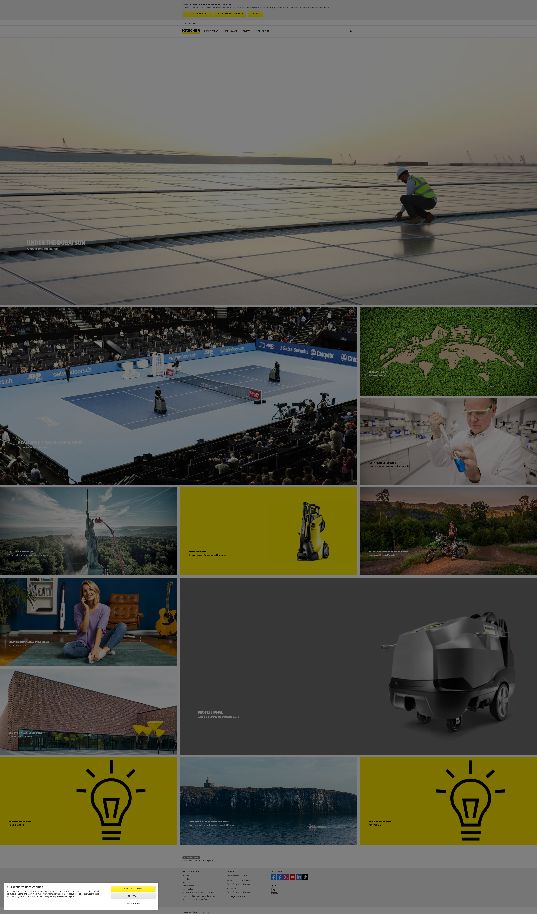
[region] (81, 896)
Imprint (71, 897)
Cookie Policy (43, 897)
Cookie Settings (133, 903)
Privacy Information (58, 897)
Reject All (133, 896)
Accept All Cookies (133, 889)
